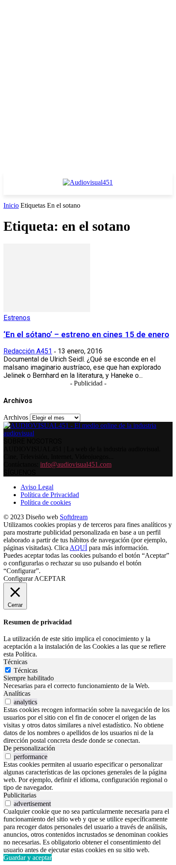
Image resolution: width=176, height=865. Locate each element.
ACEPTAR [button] (50, 578)
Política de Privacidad (50, 494)
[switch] (8, 701)
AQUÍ (78, 547)
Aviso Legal (37, 487)
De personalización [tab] (29, 748)
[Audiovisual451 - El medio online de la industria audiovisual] (88, 187)
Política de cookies (46, 502)
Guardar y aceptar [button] (27, 857)
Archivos (15, 417)
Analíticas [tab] (16, 693)
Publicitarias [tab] (19, 795)
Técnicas (26, 670)
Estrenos (16, 318)
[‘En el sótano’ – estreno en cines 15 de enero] (46, 309)
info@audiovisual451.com (75, 464)
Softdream (74, 517)
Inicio (11, 205)
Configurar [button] (18, 578)
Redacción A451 (27, 351)
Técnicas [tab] (15, 661)
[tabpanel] (88, 686)
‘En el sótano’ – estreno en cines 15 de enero (86, 334)
